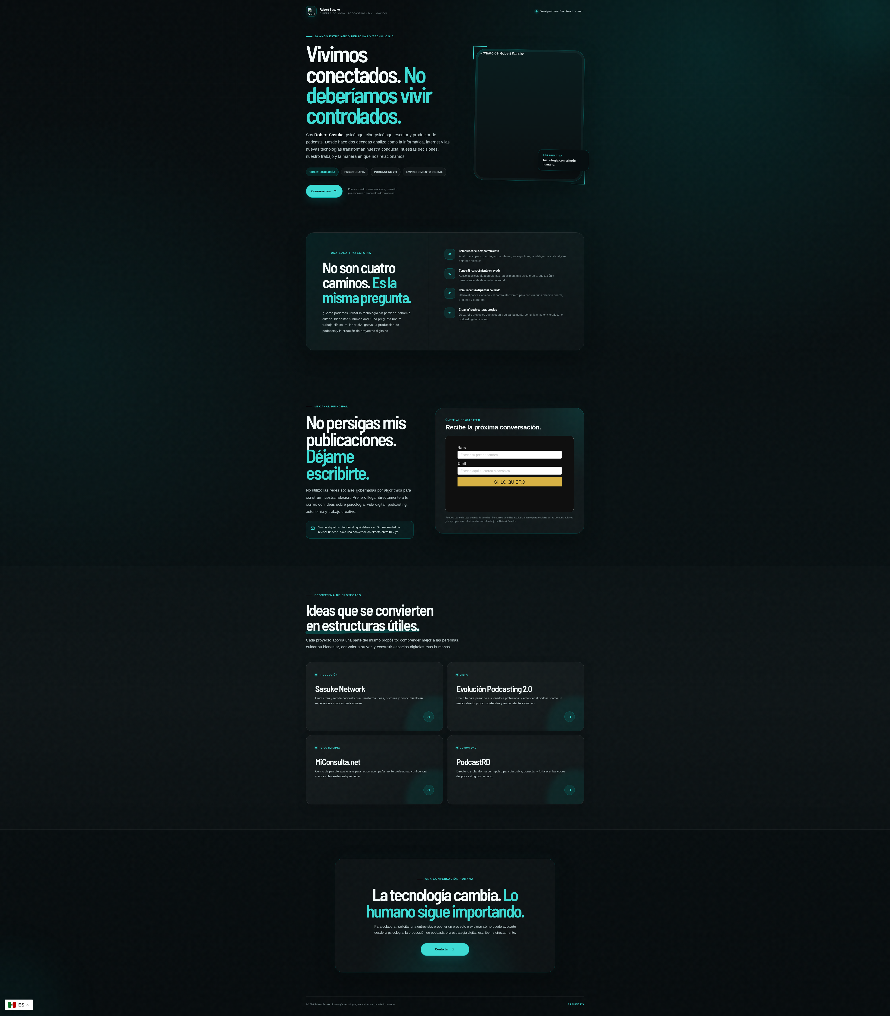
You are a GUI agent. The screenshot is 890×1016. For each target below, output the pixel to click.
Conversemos (321, 191)
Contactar (441, 949)
